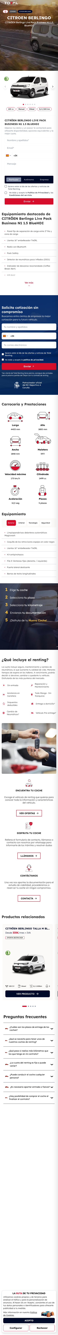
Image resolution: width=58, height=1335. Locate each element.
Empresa (44, 179)
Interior (21, 523)
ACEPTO (29, 1320)
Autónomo (29, 179)
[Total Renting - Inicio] (11, 3)
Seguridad (45, 523)
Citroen (12, 11)
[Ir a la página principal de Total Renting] (5, 11)
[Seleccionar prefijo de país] (8, 155)
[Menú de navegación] (53, 4)
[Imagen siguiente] (53, 86)
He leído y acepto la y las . (31, 193)
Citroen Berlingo (25, 11)
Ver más (29, 282)
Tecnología (33, 523)
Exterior (11, 523)
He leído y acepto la (24, 360)
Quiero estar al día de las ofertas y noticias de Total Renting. (28, 187)
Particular (13, 179)
